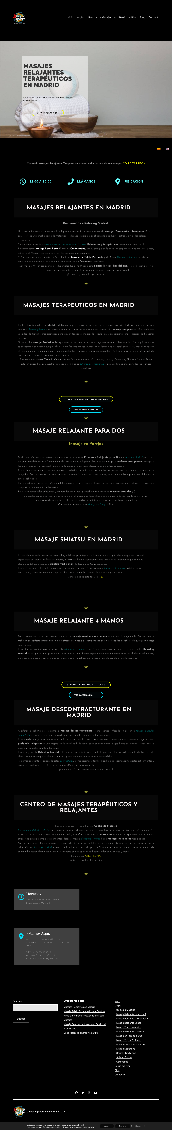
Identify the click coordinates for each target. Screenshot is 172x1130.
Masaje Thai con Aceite (128, 1027)
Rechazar (123, 1126)
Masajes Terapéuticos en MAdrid (78, 305)
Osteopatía (122, 1061)
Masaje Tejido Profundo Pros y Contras (84, 1011)
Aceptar (107, 1126)
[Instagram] (89, 1092)
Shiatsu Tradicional (126, 1053)
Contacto (153, 17)
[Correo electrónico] (95, 1092)
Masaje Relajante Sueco (128, 1023)
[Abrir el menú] (115, 17)
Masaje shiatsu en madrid (79, 540)
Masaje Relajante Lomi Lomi (131, 1014)
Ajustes (138, 1126)
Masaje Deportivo (125, 1048)
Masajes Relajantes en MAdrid (79, 208)
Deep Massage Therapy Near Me (81, 1032)
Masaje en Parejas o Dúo (129, 1036)
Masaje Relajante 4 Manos (130, 1031)
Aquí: (101, 577)
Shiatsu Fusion (124, 1057)
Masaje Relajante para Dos (79, 431)
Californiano (77, 248)
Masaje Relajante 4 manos (79, 621)
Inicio (70, 17)
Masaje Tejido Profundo (48, 359)
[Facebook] (76, 1092)
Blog (142, 17)
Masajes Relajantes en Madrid (79, 1007)
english (81, 17)
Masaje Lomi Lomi (47, 248)
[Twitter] (83, 1092)
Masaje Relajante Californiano (132, 1018)
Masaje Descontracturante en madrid (78, 712)
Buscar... (17, 1001)
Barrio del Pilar (127, 17)
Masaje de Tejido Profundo (87, 257)
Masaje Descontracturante (130, 1044)
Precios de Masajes (99, 17)
